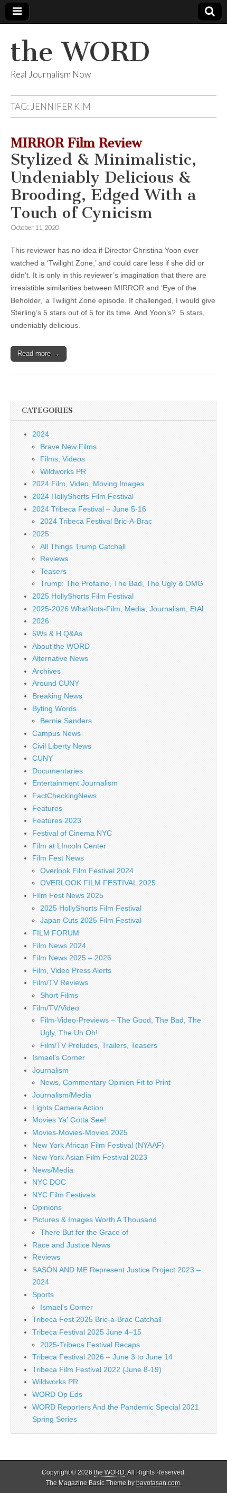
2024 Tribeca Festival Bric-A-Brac (96, 521)
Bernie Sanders (66, 720)
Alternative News (60, 658)
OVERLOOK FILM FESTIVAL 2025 (98, 882)
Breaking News (57, 696)
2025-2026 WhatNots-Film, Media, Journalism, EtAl (117, 608)
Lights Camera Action (67, 1107)
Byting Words (54, 708)
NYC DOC (49, 1182)
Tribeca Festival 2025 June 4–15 (86, 1332)
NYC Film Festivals (64, 1194)
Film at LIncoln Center (69, 846)
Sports (43, 1294)
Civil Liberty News (61, 746)
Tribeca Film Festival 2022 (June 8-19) (97, 1369)
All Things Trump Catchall (83, 546)
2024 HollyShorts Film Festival (83, 496)
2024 (40, 434)
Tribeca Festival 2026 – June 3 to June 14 (102, 1357)
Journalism (50, 1070)
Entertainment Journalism (75, 783)
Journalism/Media (61, 1095)
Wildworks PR (63, 471)
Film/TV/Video (55, 1008)
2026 (40, 621)
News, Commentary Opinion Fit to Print (105, 1082)
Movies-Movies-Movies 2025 (80, 1132)
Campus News (56, 733)
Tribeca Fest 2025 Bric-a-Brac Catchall (97, 1319)
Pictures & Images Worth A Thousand (94, 1219)
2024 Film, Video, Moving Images (88, 483)
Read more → (38, 353)
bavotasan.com (158, 1483)
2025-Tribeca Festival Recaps (90, 1344)
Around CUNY (55, 683)
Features (47, 808)
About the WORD (61, 646)
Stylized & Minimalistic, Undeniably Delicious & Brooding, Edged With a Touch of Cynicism (103, 179)
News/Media (52, 1170)
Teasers (53, 571)
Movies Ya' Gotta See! (69, 1120)
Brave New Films (68, 446)
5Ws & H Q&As (57, 633)
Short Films (59, 995)
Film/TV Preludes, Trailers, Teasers (98, 1045)
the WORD (80, 52)
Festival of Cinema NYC (72, 833)
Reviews (54, 558)
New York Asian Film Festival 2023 (89, 1157)
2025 (40, 534)
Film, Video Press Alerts (71, 970)
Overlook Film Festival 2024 (87, 870)
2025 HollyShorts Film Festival (83, 596)
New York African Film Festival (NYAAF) (98, 1145)
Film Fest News (58, 858)
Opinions (47, 1207)
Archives (46, 671)
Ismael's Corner (58, 1057)
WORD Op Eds (57, 1394)
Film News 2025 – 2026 (71, 957)
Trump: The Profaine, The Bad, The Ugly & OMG (121, 583)
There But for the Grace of (84, 1232)
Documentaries (57, 771)
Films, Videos (62, 459)
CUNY (42, 758)
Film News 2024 (59, 945)
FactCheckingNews (64, 795)
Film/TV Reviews (60, 982)
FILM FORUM (55, 933)
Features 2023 (56, 820)
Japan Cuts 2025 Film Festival (90, 920)
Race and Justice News (71, 1245)
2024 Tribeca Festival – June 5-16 (89, 509)
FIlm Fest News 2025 (67, 895)
